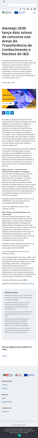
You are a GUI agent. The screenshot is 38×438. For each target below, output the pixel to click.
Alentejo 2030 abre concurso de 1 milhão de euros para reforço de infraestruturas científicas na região (18, 297)
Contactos (5, 412)
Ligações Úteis (7, 402)
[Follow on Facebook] (20, 9)
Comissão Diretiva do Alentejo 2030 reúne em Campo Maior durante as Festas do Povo (19, 314)
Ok (19, 435)
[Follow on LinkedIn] (31, 9)
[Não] (36, 432)
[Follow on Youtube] (34, 9)
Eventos (4, 356)
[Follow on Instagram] (27, 9)
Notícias (5, 388)
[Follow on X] (24, 9)
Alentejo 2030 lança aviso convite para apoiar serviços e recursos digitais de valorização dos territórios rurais (17, 330)
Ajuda (4, 398)
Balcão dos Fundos (27, 284)
